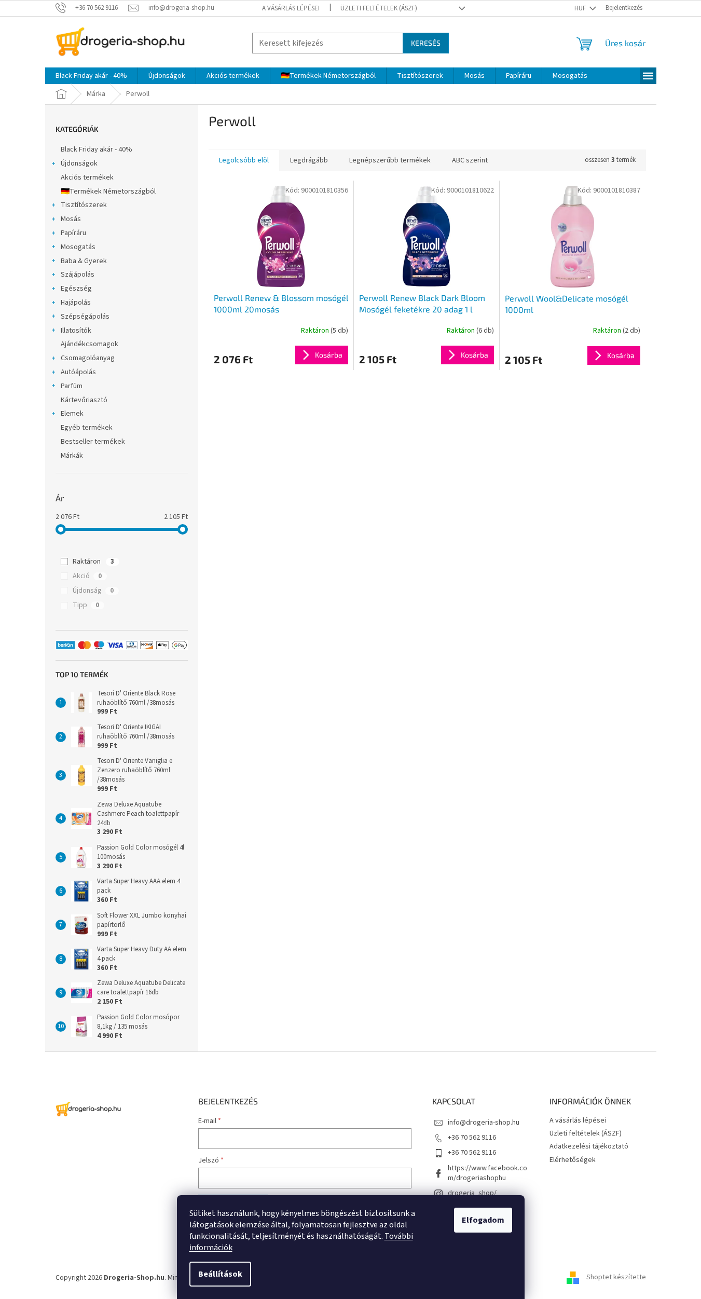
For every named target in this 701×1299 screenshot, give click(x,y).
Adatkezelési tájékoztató (588, 1146)
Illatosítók (76, 330)
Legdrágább (309, 160)
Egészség (76, 288)
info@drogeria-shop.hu (483, 1122)
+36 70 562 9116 (472, 1137)
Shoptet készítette (616, 1278)
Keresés (426, 42)
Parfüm (72, 386)
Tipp (86, 605)
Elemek (72, 413)
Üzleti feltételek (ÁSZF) (378, 8)
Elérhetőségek (572, 1160)
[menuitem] (91, 75)
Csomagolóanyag (88, 358)
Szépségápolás (85, 316)
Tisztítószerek (84, 205)
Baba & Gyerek (84, 261)
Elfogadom (483, 1220)
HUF (580, 8)
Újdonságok (79, 163)
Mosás (71, 219)
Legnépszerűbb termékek (390, 160)
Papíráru (73, 233)
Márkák (72, 455)
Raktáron (93, 561)
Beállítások (220, 1274)
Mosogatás (78, 247)
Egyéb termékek (87, 427)
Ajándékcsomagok (89, 344)
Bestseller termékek (93, 441)
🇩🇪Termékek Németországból (108, 191)
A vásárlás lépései (291, 8)
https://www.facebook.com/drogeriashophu (487, 1173)
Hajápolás (76, 302)
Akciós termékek (87, 177)
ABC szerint (470, 160)
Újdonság (93, 590)
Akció (87, 576)
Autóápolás (78, 372)
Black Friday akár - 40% (96, 149)
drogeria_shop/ (472, 1193)
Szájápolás (77, 274)
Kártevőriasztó (84, 400)
